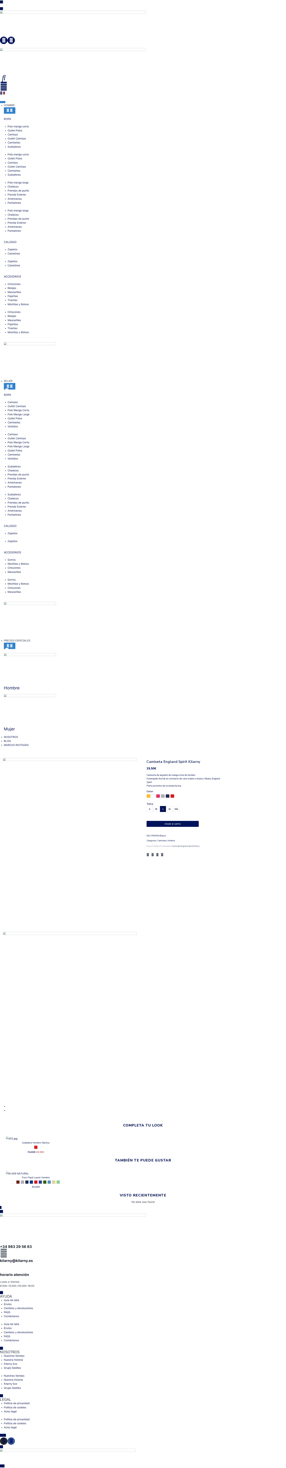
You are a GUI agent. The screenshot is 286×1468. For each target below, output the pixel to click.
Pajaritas (13, 296)
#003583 (31, 1182)
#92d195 (58, 1182)
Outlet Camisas (17, 138)
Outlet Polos (15, 130)
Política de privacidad (17, 1403)
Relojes (12, 288)
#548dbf (49, 1182)
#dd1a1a (172, 796)
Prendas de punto (18, 190)
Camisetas (14, 142)
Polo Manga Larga (18, 414)
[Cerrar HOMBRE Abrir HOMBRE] (9, 110)
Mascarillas (14, 292)
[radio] (150, 809)
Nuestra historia (13, 1359)
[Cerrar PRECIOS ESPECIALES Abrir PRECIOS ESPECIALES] (9, 646)
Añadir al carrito (172, 824)
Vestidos (13, 426)
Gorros (12, 559)
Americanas (15, 198)
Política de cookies (15, 1407)
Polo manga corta (18, 126)
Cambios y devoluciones (18, 1308)
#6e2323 (18, 1182)
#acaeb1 (163, 796)
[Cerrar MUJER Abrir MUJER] (9, 386)
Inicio (149, 846)
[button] (148, 855)
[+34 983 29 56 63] (3, 1239)
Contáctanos (11, 1316)
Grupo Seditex (12, 1367)
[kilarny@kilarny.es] (3, 1253)
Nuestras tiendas (14, 1355)
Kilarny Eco (10, 1363)
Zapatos (12, 249)
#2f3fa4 (40, 1182)
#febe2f (148, 796)
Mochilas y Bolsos (18, 304)
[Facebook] (11, 40)
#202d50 (167, 796)
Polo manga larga (18, 182)
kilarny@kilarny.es (16, 1260)
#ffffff (13, 1182)
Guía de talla (11, 1300)
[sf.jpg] (69, 844)
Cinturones (14, 284)
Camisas (13, 134)
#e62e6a (158, 796)
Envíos (8, 1304)
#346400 (44, 1182)
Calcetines (14, 253)
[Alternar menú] (2, 102)
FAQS (7, 1312)
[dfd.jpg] (69, 1018)
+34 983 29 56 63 (16, 1247)
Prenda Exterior (17, 194)
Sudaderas (14, 146)
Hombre (171, 840)
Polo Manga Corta (18, 410)
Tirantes (12, 300)
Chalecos (13, 186)
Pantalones (14, 202)
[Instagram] (3, 40)
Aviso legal (10, 1411)
